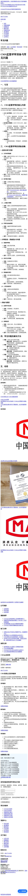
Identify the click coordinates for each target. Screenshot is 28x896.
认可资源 (6, 33)
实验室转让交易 (8, 815)
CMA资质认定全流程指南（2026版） (14, 637)
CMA (2, 399)
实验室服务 (7, 25)
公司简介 (6, 36)
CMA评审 (6, 399)
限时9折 (3, 664)
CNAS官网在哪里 (8, 648)
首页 (5, 23)
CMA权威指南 (12, 81)
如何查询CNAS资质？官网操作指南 (13, 646)
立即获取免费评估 (5, 802)
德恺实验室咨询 (11, 9)
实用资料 (6, 609)
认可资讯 (6, 35)
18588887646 (4, 861)
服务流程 (6, 28)
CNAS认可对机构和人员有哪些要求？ (14, 618)
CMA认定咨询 (8, 810)
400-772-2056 (4, 16)
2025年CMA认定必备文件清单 (9, 460)
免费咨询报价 (4, 706)
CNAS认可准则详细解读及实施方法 (13, 625)
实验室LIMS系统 (8, 817)
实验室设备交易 (8, 813)
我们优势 (6, 841)
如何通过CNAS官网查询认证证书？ (13, 635)
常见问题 (19, 47)
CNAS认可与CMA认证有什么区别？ (14, 650)
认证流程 (6, 612)
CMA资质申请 (4, 81)
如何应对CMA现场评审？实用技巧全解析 (12, 602)
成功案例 (6, 31)
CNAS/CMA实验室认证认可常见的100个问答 (13, 4)
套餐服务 (6, 840)
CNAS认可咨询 (8, 809)
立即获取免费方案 (6, 777)
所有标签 (6, 831)
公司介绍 (6, 838)
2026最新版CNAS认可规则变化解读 (13, 623)
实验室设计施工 (8, 812)
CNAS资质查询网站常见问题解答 (13, 651)
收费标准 (6, 27)
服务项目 (6, 827)
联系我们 (6, 845)
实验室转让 (7, 30)
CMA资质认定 (4, 396)
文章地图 (6, 846)
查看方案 (8, 664)
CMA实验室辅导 (13, 396)
